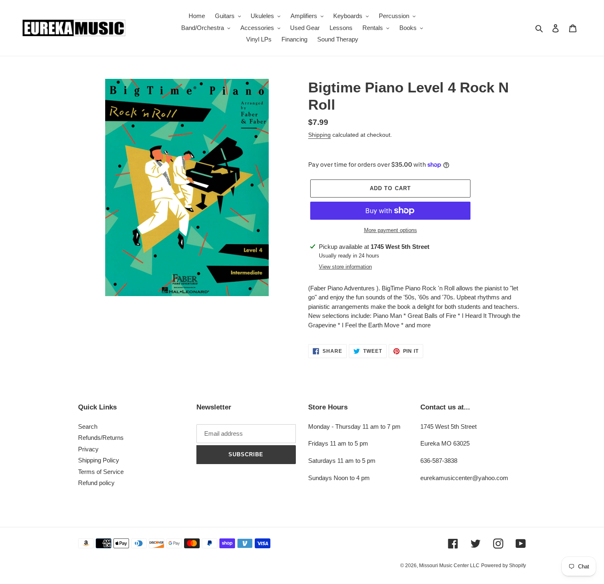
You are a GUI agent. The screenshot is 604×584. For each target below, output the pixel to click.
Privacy (88, 449)
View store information (345, 267)
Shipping (319, 134)
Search (87, 426)
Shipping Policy (98, 460)
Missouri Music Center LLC (449, 565)
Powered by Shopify (503, 565)
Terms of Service (101, 471)
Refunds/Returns (101, 437)
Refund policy (96, 482)
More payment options (390, 230)
